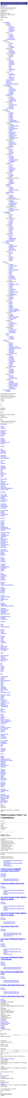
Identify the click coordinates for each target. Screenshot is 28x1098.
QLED (10, 260)
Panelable (11, 29)
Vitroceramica (12, 74)
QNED (10, 259)
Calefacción (3, 642)
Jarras (10, 280)
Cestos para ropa (13, 323)
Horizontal (11, 38)
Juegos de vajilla (13, 265)
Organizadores (12, 332)
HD (10, 253)
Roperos (11, 363)
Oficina (2, 786)
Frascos (11, 288)
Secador (11, 180)
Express (11, 117)
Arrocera (11, 196)
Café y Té (11, 271)
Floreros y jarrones (13, 308)
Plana (10, 65)
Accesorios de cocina (5, 692)
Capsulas (11, 119)
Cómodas (11, 362)
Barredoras (11, 136)
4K (10, 255)
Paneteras (11, 170)
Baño (2, 745)
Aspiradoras (12, 129)
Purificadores (12, 69)
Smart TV (3, 660)
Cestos (10, 305)
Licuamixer (11, 157)
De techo (11, 233)
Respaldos (11, 359)
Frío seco (11, 31)
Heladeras (3, 428)
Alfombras (11, 337)
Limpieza (3, 530)
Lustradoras (12, 138)
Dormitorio (3, 766)
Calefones (3, 621)
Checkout (3, 1083)
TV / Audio (6, 242)
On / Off (11, 221)
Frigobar (8, 23)
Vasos (10, 273)
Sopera (10, 145)
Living (2, 753)
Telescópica (12, 64)
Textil (7, 333)
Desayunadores (12, 388)
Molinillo (11, 116)
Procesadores (12, 142)
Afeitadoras (11, 201)
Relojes (11, 303)
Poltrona (11, 344)
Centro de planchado (14, 189)
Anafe (2, 476)
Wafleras (11, 171)
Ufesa (2, 811)
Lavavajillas (3, 507)
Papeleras (11, 324)
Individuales (12, 277)
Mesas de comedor (13, 384)
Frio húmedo (12, 30)
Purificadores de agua (14, 209)
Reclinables (11, 349)
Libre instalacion (13, 104)
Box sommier (12, 366)
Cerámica (11, 188)
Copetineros (12, 276)
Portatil (10, 223)
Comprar (8, 391)
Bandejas (11, 315)
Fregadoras (11, 133)
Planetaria (11, 151)
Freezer (2, 435)
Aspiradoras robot (13, 137)
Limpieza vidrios (13, 134)
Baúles (10, 365)
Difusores (11, 298)
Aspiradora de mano (13, 125)
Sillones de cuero (13, 353)
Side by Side (12, 27)
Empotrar (11, 114)
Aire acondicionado (5, 626)
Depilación (11, 182)
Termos (11, 176)
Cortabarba (11, 205)
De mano (11, 153)
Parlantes (11, 247)
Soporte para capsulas (14, 316)
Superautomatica (13, 120)
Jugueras (11, 162)
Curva (10, 70)
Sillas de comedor (13, 386)
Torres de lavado (10, 108)
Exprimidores (12, 161)
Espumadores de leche (14, 121)
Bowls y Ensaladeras (14, 269)
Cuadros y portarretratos (14, 310)
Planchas (3, 592)
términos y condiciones (9, 1058)
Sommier (11, 357)
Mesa (2, 673)
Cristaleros (11, 387)
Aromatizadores (4, 706)
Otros (10, 236)
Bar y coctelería (12, 278)
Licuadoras (3, 561)
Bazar (4, 261)
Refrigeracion (6, 22)
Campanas (3, 463)
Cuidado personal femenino (7, 585)
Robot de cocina (13, 144)
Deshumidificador (10, 240)
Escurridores (12, 331)
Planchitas (11, 183)
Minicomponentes (13, 246)
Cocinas (2, 446)
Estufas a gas (12, 239)
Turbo (10, 231)
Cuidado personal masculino (7, 605)
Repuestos (11, 210)
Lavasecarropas (9, 94)
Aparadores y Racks (13, 346)
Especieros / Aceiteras (14, 284)
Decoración (3, 711)
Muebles (5, 340)
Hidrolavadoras (12, 132)
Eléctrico (11, 56)
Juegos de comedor (13, 383)
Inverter (11, 222)
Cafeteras (3, 518)
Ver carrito (3, 1077)
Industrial (11, 91)
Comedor (3, 791)
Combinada (11, 47)
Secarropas (3, 501)
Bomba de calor (12, 100)
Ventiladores (3, 633)
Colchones (11, 358)
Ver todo (11, 26)
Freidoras (8, 184)
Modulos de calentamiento (12, 83)
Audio (2, 653)
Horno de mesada (10, 80)
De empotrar (12, 52)
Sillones (11, 345)
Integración (11, 63)
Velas (10, 299)
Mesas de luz (12, 361)
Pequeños (5, 110)
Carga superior (12, 90)
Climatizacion (6, 212)
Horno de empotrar (5, 458)
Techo (10, 68)
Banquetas (11, 382)
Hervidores (3, 579)
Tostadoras (11, 167)
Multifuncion (12, 197)
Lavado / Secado (7, 85)
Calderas (11, 285)
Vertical (11, 35)
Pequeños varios (10, 192)
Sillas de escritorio (13, 378)
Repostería (11, 293)
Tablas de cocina (13, 294)
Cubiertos (11, 267)
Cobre (10, 217)
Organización (4, 738)
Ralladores (11, 146)
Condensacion (12, 99)
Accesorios (11, 127)
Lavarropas (3, 492)
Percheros (11, 373)
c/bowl (10, 150)
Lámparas (11, 306)
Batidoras (3, 554)
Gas (10, 44)
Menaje (11, 286)
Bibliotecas (11, 352)
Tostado (2, 570)
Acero (10, 216)
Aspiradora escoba (13, 128)
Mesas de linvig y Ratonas (15, 348)
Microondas (3, 452)
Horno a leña (9, 82)
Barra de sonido (12, 250)
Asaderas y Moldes (13, 291)
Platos (10, 272)
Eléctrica (11, 46)
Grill (10, 166)
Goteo (10, 115)
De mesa (11, 106)
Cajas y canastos (13, 329)
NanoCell (11, 257)
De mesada (11, 51)
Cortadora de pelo (13, 202)
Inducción (11, 78)
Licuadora (11, 158)
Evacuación (12, 98)
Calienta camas (12, 238)
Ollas (2, 600)
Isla (10, 66)
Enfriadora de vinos (10, 39)
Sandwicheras (12, 168)
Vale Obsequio (6, 390)
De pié (10, 230)
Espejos (11, 307)
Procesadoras (4, 547)
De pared (11, 229)
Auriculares (11, 248)
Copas (10, 274)
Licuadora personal (13, 159)
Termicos (11, 319)
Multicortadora (12, 204)
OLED (10, 256)
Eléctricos (11, 175)
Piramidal (11, 61)
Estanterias (11, 371)
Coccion (5, 40)
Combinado (12, 77)
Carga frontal (12, 89)
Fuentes (11, 268)
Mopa (10, 131)
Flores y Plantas (12, 311)
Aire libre (8, 81)
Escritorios (11, 376)
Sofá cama (11, 350)
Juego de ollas (12, 289)
